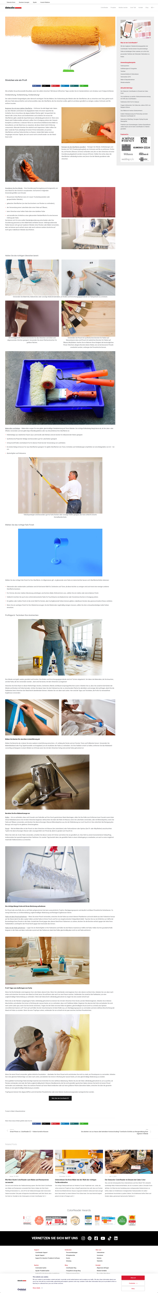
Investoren (100, 1255)
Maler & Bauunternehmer (18, 1111)
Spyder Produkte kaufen (42, 1270)
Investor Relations (45, 2)
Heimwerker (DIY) (126, 77)
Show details (36, 1288)
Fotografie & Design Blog (73, 1270)
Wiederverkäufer (125, 82)
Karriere (99, 1258)
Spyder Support (39, 1255)
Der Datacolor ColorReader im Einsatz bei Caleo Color (125, 1180)
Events (68, 1258)
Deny (133, 1288)
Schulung (68, 1261)
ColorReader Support (41, 1252)
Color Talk (133, 7)
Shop (146, 7)
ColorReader (104, 7)
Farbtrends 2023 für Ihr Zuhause (130, 102)
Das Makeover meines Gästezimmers (131, 110)
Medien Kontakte (102, 1270)
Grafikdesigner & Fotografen (129, 68)
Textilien (123, 71)
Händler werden (123, 7)
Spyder (35, 2)
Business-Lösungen (24, 2)
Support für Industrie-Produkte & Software (47, 1258)
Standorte (99, 1261)
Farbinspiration (125, 66)
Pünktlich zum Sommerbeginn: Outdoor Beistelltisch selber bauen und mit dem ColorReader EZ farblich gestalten (135, 127)
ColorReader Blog (71, 1268)
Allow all (133, 1277)
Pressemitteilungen (71, 1252)
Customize (132, 1283)
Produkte (113, 7)
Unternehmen (100, 1252)
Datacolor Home (11, 2)
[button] (36, 86)
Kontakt (140, 7)
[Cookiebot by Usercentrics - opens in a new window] (22, 1290)
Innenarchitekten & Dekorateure (130, 74)
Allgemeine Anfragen (103, 1268)
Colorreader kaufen (40, 1268)
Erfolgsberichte (70, 1255)
